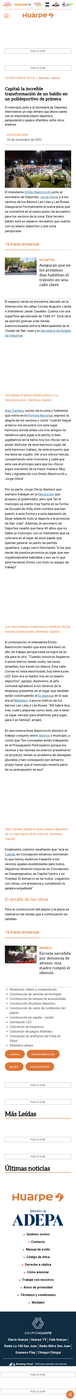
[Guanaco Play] (67, 4)
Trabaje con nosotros (38, 1280)
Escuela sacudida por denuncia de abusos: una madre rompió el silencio (55, 963)
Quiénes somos (38, 1234)
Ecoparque (46, 696)
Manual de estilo (38, 1249)
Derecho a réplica (38, 1264)
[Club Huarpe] (7, 4)
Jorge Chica (49, 197)
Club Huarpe (58, 1339)
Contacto (38, 1242)
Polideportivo (39, 1067)
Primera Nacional (40, 415)
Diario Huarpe (18, 1339)
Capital (10, 854)
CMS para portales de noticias (41, 1364)
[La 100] (47, 4)
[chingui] (38, 4)
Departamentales (20, 78)
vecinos (44, 735)
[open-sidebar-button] (6, 16)
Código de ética (38, 1257)
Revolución (46, 494)
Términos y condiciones (38, 1295)
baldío (14, 1067)
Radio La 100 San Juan (20, 1346)
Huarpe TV (38, 1339)
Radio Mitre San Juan (54, 1346)
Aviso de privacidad (38, 1287)
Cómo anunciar (38, 1272)
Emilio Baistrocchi (38, 192)
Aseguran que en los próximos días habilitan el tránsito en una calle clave (55, 275)
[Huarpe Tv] (23, 4)
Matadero (21, 700)
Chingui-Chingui (49, 1352)
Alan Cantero (14, 411)
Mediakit (38, 1302)
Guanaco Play (25, 1352)
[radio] (56, 4)
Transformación (43, 1054)
